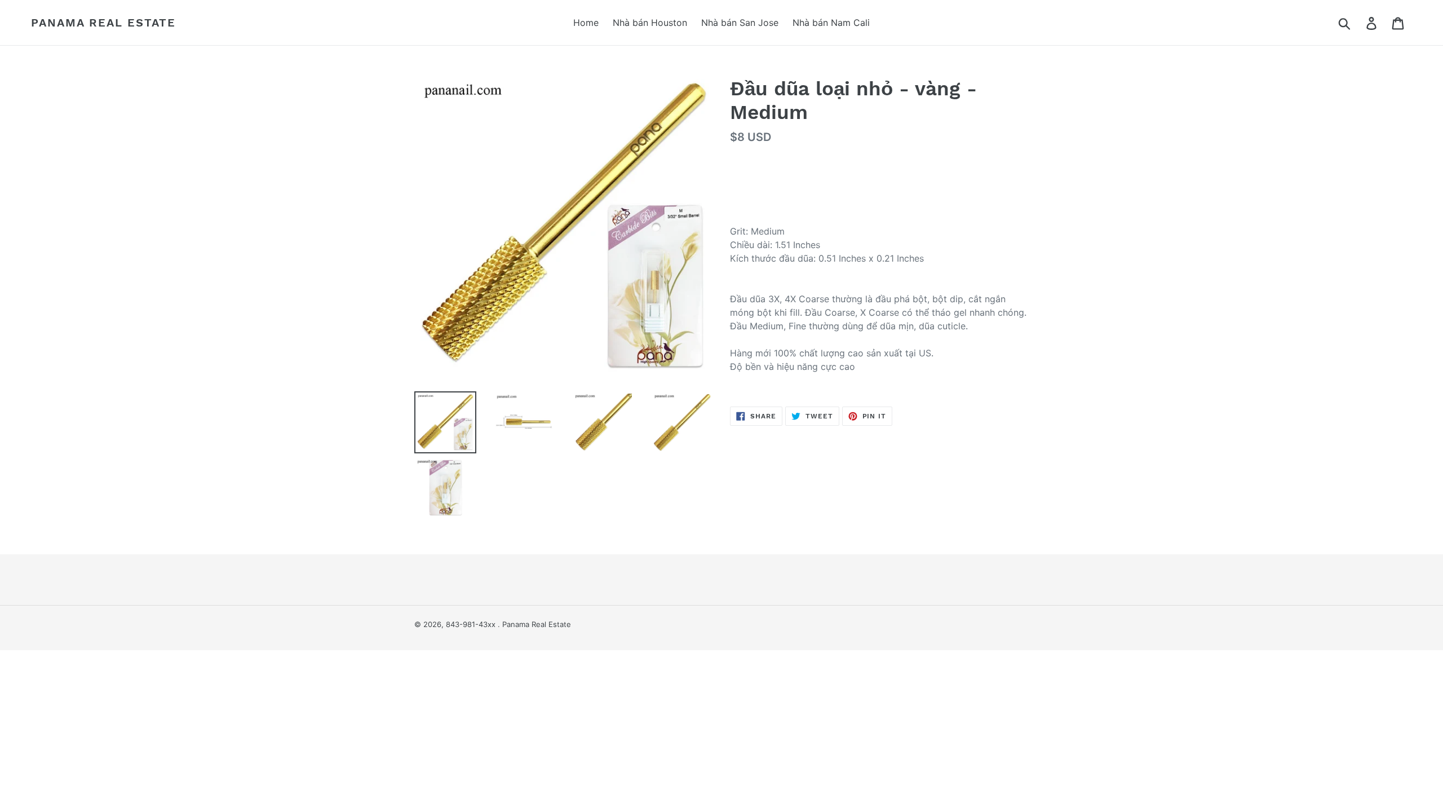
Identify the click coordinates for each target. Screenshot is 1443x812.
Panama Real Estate (103, 22)
